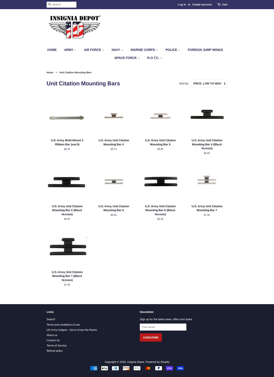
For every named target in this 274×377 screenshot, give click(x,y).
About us (52, 335)
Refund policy (55, 350)
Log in (182, 4)
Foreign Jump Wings (205, 50)
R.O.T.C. (153, 58)
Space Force (126, 58)
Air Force (93, 50)
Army (69, 50)
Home (52, 50)
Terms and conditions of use (63, 324)
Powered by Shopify (157, 361)
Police (172, 50)
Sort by (183, 83)
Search (51, 319)
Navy (116, 50)
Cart (224, 4)
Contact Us (53, 340)
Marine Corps (143, 50)
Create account (202, 4)
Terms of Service (57, 345)
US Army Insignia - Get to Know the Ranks (72, 329)
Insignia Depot (135, 361)
